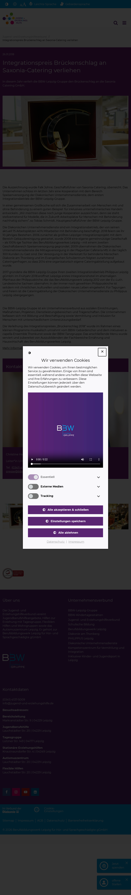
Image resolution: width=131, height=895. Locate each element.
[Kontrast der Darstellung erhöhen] (29, 353)
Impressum (76, 541)
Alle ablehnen (68, 532)
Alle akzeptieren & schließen (68, 509)
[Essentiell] (102, 477)
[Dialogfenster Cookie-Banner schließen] (102, 352)
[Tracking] (102, 496)
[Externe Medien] (102, 487)
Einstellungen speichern (68, 521)
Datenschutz (56, 541)
